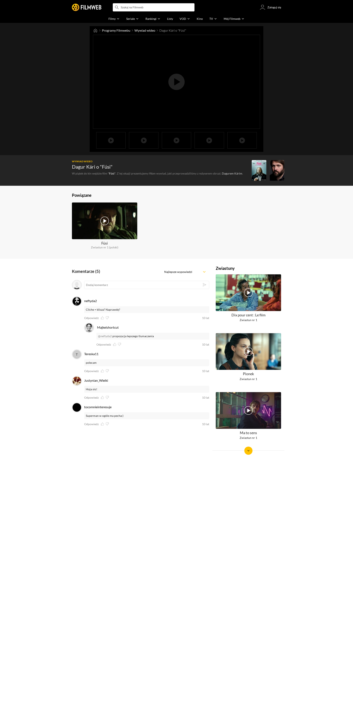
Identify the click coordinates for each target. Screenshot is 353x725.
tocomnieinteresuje (98, 407)
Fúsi (111, 173)
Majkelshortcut (108, 327)
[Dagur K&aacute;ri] (277, 170)
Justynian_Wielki (96, 380)
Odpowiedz (91, 318)
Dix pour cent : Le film (248, 315)
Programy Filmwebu (116, 30)
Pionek (248, 374)
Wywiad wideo (144, 30)
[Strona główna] (95, 30)
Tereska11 (91, 354)
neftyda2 (90, 301)
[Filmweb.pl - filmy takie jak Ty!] (86, 7)
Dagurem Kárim (232, 173)
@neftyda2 (105, 336)
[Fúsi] (259, 170)
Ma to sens (248, 432)
